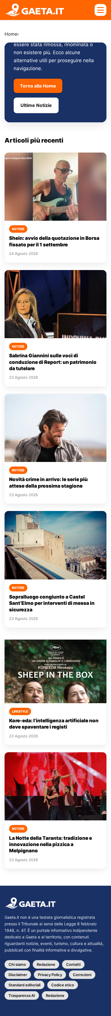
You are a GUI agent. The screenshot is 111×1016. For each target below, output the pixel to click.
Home (11, 34)
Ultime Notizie (36, 105)
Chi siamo (17, 964)
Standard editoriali (24, 985)
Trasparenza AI (22, 995)
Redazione (46, 964)
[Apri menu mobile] (100, 10)
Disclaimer (18, 974)
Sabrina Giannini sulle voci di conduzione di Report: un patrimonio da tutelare (52, 362)
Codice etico (62, 985)
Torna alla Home (38, 86)
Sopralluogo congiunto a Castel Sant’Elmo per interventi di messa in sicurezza (51, 603)
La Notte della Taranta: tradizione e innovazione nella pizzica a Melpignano (50, 844)
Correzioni (82, 974)
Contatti (73, 964)
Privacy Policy (50, 974)
